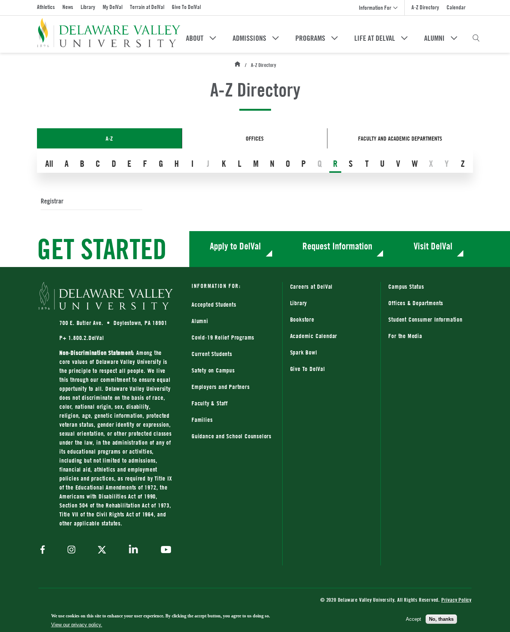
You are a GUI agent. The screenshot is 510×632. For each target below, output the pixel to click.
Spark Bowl (303, 352)
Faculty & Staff (210, 403)
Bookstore (331, 319)
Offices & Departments (415, 303)
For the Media (405, 336)
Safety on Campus (213, 370)
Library (88, 6)
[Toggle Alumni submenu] (454, 38)
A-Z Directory (425, 7)
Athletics (46, 6)
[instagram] (71, 550)
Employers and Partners (221, 386)
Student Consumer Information (425, 319)
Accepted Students (214, 304)
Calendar (456, 7)
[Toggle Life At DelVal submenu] (404, 38)
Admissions (249, 38)
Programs (310, 38)
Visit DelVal (433, 246)
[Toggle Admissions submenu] (275, 38)
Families (202, 419)
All (49, 163)
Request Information (337, 246)
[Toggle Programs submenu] (334, 38)
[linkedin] (133, 550)
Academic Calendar (314, 336)
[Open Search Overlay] (476, 38)
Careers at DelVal (311, 286)
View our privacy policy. (76, 625)
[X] (102, 550)
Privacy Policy (456, 599)
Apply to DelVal (235, 246)
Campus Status (406, 286)
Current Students (212, 354)
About (194, 38)
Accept (413, 619)
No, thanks (441, 619)
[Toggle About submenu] (212, 38)
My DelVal (112, 6)
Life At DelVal (374, 38)
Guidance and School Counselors (231, 436)
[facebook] (44, 550)
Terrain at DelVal (147, 6)
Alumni (434, 38)
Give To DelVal (186, 6)
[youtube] (164, 550)
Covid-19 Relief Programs (223, 337)
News (67, 6)
